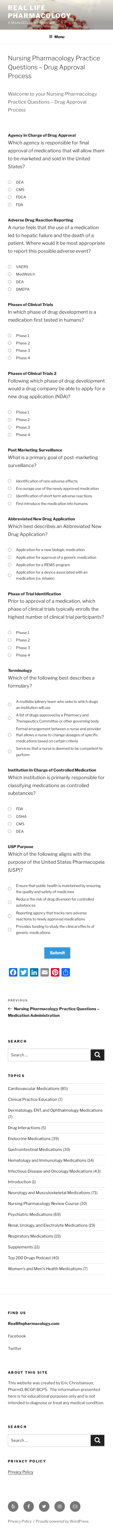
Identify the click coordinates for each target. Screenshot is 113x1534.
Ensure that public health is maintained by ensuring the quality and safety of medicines (58, 888)
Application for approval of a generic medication (56, 557)
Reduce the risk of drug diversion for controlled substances (55, 902)
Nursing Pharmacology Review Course (43, 1203)
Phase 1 (22, 335)
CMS (20, 189)
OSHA (21, 816)
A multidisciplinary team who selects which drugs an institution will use (57, 704)
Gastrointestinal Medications (35, 1149)
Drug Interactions (24, 1127)
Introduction (19, 1182)
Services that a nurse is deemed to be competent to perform (59, 751)
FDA (19, 204)
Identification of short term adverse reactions (54, 496)
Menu (59, 36)
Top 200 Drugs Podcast (29, 1258)
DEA (20, 182)
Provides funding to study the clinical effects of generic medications (55, 929)
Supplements (20, 1247)
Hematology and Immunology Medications (47, 1160)
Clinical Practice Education (32, 1099)
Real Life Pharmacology (39, 12)
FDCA (21, 197)
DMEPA (22, 289)
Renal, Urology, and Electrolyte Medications (48, 1225)
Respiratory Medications (30, 1236)
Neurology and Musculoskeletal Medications (49, 1192)
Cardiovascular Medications (34, 1088)
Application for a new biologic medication (50, 549)
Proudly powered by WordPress (62, 1521)
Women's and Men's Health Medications (45, 1268)
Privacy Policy (20, 1472)
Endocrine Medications (29, 1138)
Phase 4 (23, 358)
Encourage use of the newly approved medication (57, 488)
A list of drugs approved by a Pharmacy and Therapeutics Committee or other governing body (57, 718)
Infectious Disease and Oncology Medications (50, 1171)
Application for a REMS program (43, 564)
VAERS (22, 266)
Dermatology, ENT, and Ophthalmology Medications (55, 1110)
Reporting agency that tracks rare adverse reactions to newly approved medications (51, 916)
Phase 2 (23, 343)
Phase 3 (23, 350)
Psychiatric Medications (30, 1214)
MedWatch (25, 274)
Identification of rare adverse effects (47, 481)
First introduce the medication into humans (52, 503)
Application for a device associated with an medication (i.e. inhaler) (52, 575)
